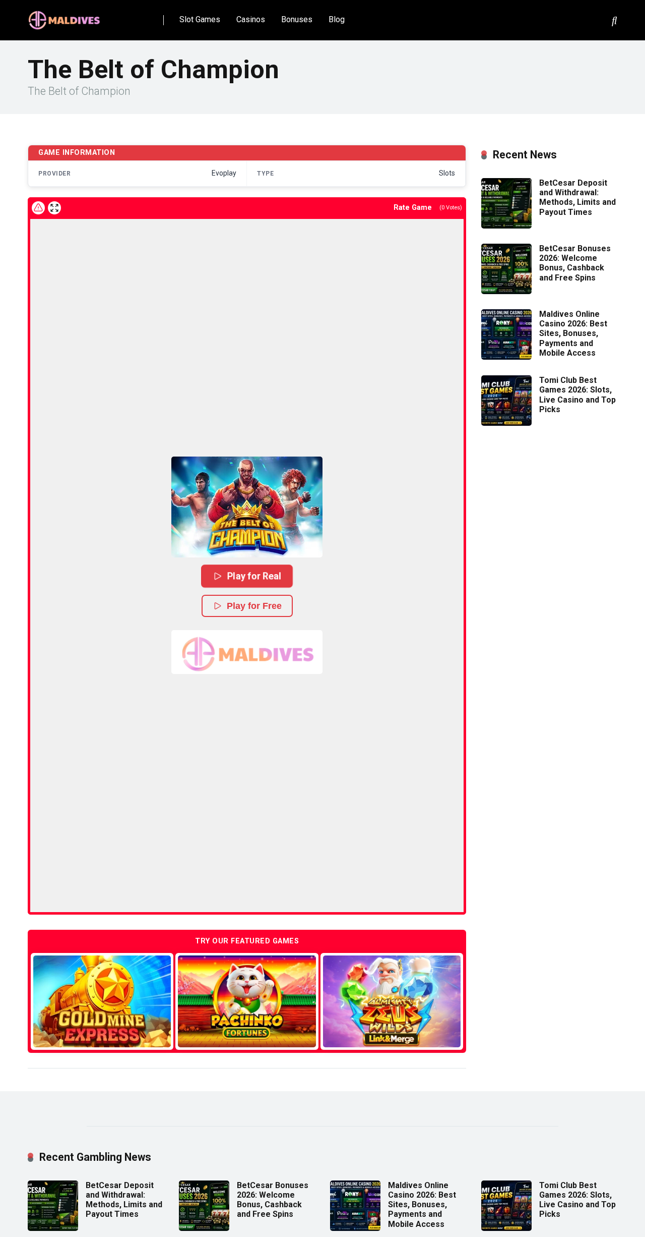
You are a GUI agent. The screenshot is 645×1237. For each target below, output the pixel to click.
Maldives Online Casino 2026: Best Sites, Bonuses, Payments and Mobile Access (573, 333)
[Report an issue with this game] (38, 207)
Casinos (250, 19)
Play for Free (254, 606)
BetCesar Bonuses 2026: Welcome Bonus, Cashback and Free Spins (575, 263)
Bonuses (296, 19)
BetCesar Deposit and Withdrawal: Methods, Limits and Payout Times (577, 197)
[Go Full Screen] (54, 207)
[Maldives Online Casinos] (65, 16)
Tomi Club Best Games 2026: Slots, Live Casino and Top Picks (577, 394)
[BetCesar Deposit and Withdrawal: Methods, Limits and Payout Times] (506, 226)
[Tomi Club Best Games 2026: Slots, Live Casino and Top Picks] (506, 423)
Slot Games (199, 19)
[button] (246, 507)
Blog (337, 19)
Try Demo (102, 1001)
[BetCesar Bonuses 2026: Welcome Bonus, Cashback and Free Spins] (506, 291)
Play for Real (254, 576)
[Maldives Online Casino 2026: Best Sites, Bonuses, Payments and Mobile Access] (506, 357)
